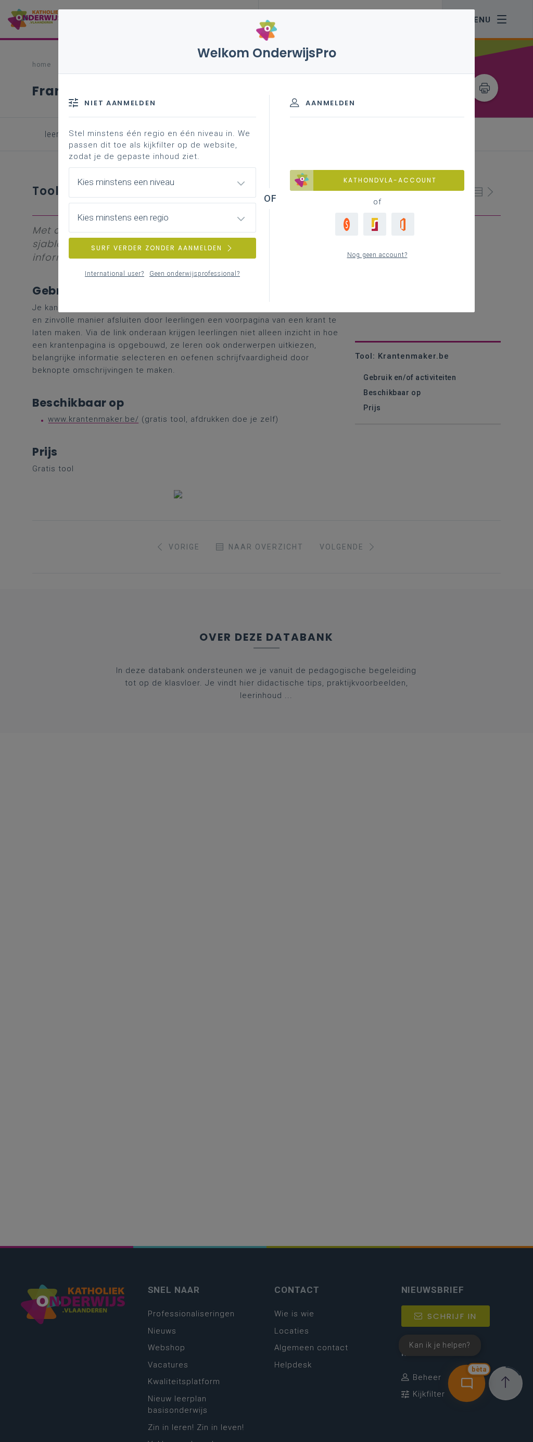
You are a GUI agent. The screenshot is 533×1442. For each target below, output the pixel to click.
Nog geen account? (377, 255)
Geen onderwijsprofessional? (194, 273)
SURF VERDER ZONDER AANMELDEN (156, 247)
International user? (114, 273)
